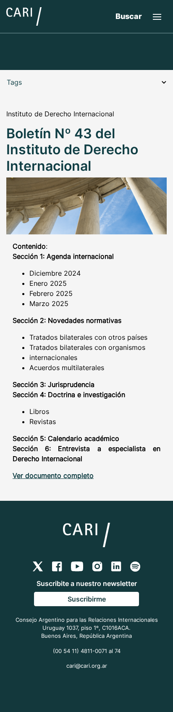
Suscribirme (87, 599)
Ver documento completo (53, 475)
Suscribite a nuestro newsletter (87, 583)
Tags (14, 82)
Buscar (128, 16)
